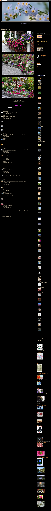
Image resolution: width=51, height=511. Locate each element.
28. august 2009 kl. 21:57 (7, 184)
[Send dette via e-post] (8, 107)
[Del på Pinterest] (11, 107)
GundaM (4, 192)
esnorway (39, 307)
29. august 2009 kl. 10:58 (7, 207)
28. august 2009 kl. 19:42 (7, 159)
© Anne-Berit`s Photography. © (25, 3)
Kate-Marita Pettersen (5, 179)
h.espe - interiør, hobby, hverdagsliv (42, 166)
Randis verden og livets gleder (41, 292)
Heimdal (39, 116)
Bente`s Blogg (39, 339)
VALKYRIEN (4, 133)
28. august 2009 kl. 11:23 (7, 113)
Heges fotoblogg (5, 111)
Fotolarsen (39, 156)
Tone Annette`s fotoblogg (41, 161)
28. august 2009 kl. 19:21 (7, 152)
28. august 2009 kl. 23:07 (7, 196)
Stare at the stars (40, 297)
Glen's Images (39, 302)
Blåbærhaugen (40, 176)
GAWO (4, 148)
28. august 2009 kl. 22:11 (7, 190)
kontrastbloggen (40, 260)
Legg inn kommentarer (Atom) (7, 216)
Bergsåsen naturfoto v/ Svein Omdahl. (42, 282)
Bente (4, 115)
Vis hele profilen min (42, 56)
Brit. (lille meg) (5, 202)
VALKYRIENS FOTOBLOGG (41, 265)
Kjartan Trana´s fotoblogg (41, 106)
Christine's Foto (40, 153)
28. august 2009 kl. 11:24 (7, 118)
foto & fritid (39, 131)
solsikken (39, 79)
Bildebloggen (39, 84)
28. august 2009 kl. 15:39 (7, 136)
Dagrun (4, 168)
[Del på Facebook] (10, 107)
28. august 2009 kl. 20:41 (7, 172)
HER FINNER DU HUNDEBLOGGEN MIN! (42, 28)
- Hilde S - (39, 171)
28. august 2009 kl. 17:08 (7, 141)
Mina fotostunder (40, 111)
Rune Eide (4, 120)
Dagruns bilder (40, 340)
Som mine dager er (40, 255)
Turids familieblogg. (40, 126)
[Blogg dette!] (9, 107)
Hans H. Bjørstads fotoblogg (41, 141)
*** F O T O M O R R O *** (41, 287)
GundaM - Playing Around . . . (41, 148)
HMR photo (39, 136)
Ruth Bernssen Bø (5, 138)
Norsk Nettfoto (39, 121)
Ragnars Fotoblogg (40, 338)
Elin (38, 277)
